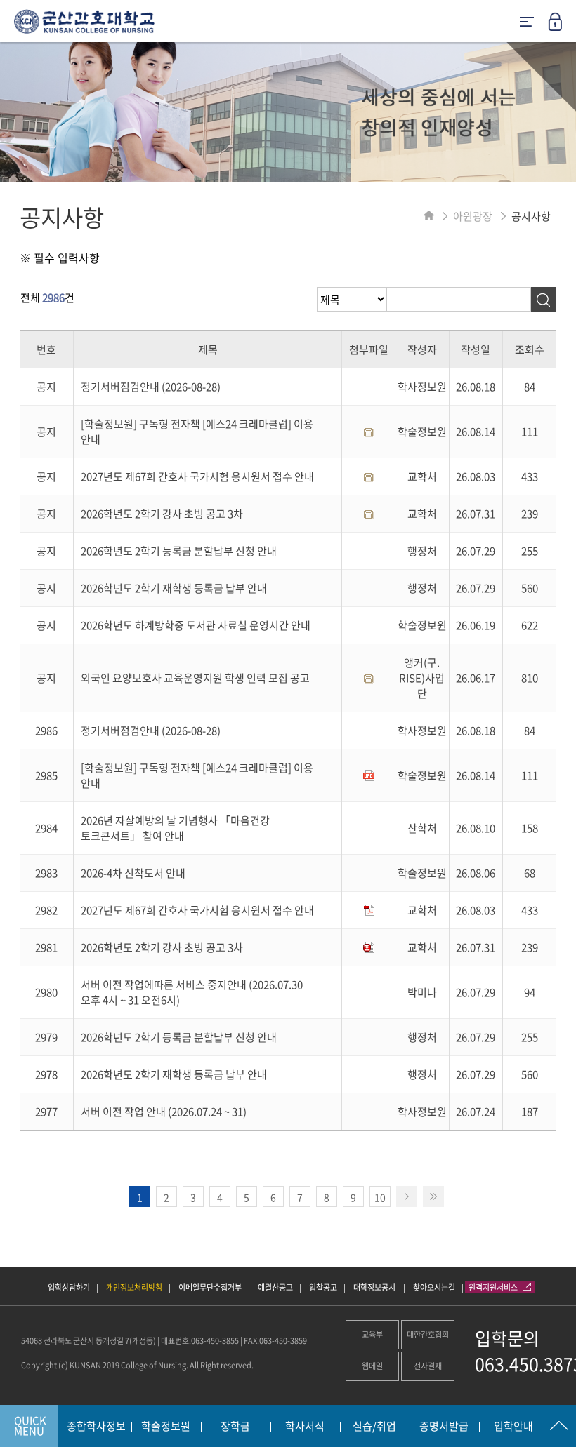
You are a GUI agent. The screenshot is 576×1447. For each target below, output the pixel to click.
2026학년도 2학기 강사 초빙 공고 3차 (162, 513)
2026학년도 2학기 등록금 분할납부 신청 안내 (179, 551)
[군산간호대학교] (77, 26)
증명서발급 (444, 1427)
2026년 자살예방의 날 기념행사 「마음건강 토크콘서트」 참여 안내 (175, 828)
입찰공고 (323, 1287)
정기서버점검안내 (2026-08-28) (151, 386)
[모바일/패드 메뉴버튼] (527, 23)
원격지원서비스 (494, 1287)
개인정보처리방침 (134, 1287)
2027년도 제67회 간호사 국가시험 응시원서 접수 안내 (197, 476)
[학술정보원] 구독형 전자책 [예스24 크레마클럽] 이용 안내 (197, 431)
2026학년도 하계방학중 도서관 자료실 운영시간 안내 (195, 625)
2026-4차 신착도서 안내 (133, 873)
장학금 (235, 1427)
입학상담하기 (69, 1287)
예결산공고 (275, 1287)
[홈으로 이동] (429, 216)
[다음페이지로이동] (406, 1196)
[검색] (543, 299)
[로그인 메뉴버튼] (562, 26)
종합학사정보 (96, 1427)
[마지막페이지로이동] (433, 1196)
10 (380, 1197)
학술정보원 (165, 1427)
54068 (31, 1341)
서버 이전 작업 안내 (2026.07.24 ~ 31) (164, 1111)
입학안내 (513, 1427)
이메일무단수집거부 (210, 1287)
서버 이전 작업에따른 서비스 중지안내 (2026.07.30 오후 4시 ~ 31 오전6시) (192, 992)
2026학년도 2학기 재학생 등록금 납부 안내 (174, 588)
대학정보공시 (375, 1287)
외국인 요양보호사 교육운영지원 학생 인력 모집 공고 (195, 678)
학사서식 (305, 1427)
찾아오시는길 (434, 1287)
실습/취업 (374, 1427)
